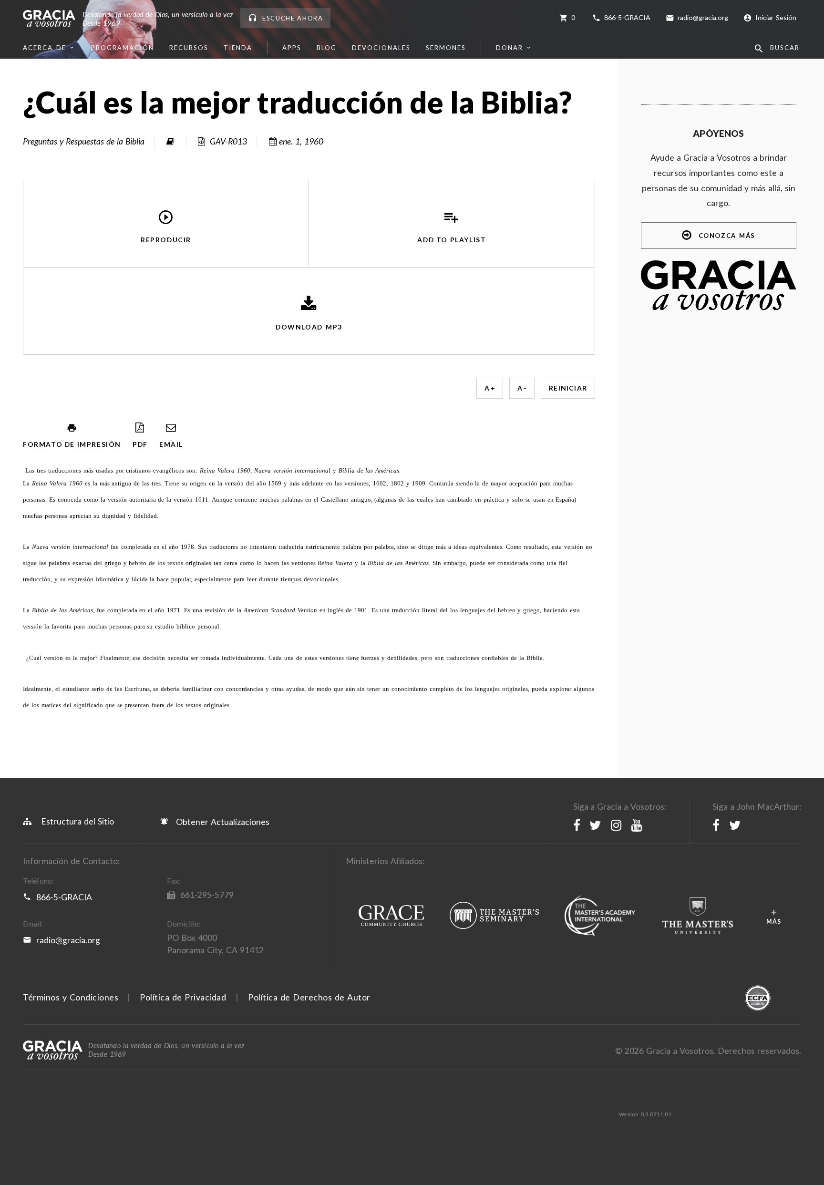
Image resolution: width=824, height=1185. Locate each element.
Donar (509, 48)
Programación (122, 48)
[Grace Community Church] (391, 916)
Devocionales (381, 48)
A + (489, 388)
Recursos (188, 48)
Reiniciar (568, 388)
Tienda (238, 48)
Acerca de (44, 48)
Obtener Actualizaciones (221, 822)
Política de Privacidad (183, 997)
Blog (327, 48)
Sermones (446, 48)
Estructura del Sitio (77, 821)
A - (521, 388)
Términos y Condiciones (70, 997)
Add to (451, 240)
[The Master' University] (698, 916)
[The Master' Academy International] (600, 916)
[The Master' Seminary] (494, 916)
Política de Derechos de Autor (309, 997)
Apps (291, 48)
